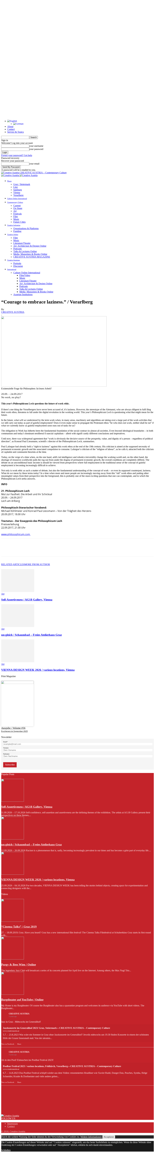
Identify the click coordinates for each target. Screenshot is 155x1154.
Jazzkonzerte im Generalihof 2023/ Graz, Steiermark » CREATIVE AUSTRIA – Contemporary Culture (56, 1028)
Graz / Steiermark (21, 184)
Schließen (6, 1150)
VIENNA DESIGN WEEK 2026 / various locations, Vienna (38, 669)
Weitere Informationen (91, 1136)
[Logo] (10, 175)
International (11, 269)
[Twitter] (17, 550)
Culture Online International (17, 198)
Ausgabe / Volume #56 (13, 728)
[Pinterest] (28, 550)
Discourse (18, 266)
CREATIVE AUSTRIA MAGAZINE (31, 257)
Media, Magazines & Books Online (30, 254)
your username (36, 146)
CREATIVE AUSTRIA (12, 312)
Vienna (16, 192)
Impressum (12, 1123)
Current (17, 205)
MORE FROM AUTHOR (37, 564)
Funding (17, 231)
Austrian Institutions (23, 294)
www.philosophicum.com (16, 534)
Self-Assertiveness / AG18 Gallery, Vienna (26, 599)
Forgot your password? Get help (16, 155)
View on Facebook (7, 1044)
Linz (15, 187)
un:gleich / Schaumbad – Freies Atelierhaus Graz (31, 634)
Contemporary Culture (15, 202)
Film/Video (24, 275)
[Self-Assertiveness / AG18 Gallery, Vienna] (17, 591)
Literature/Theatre (21, 243)
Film (15, 216)
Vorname (5, 748)
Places (9, 181)
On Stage (17, 208)
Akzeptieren (109, 1137)
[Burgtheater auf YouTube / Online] (12, 994)
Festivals (17, 213)
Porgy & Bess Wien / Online (18, 964)
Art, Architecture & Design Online (29, 246)
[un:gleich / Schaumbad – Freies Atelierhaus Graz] (17, 626)
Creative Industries (13, 225)
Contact (11, 129)
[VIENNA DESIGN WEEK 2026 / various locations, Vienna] (17, 661)
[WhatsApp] (39, 550)
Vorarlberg (18, 195)
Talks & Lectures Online (25, 251)
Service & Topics (15, 132)
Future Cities (19, 222)
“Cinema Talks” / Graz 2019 (19, 926)
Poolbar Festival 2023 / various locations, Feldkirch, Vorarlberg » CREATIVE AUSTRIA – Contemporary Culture (62, 1066)
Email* (5, 742)
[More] (50, 550)
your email (34, 163)
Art (14, 211)
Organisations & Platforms (26, 228)
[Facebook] (6, 550)
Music (16, 219)
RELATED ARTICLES (12, 564)
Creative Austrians (13, 260)
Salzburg (17, 189)
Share (19, 1044)
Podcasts (17, 248)
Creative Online (12, 234)
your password (36, 149)
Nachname (6, 754)
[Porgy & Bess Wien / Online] (12, 958)
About (10, 126)
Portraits (17, 263)
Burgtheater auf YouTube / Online (22, 999)
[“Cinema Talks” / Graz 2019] (12, 921)
